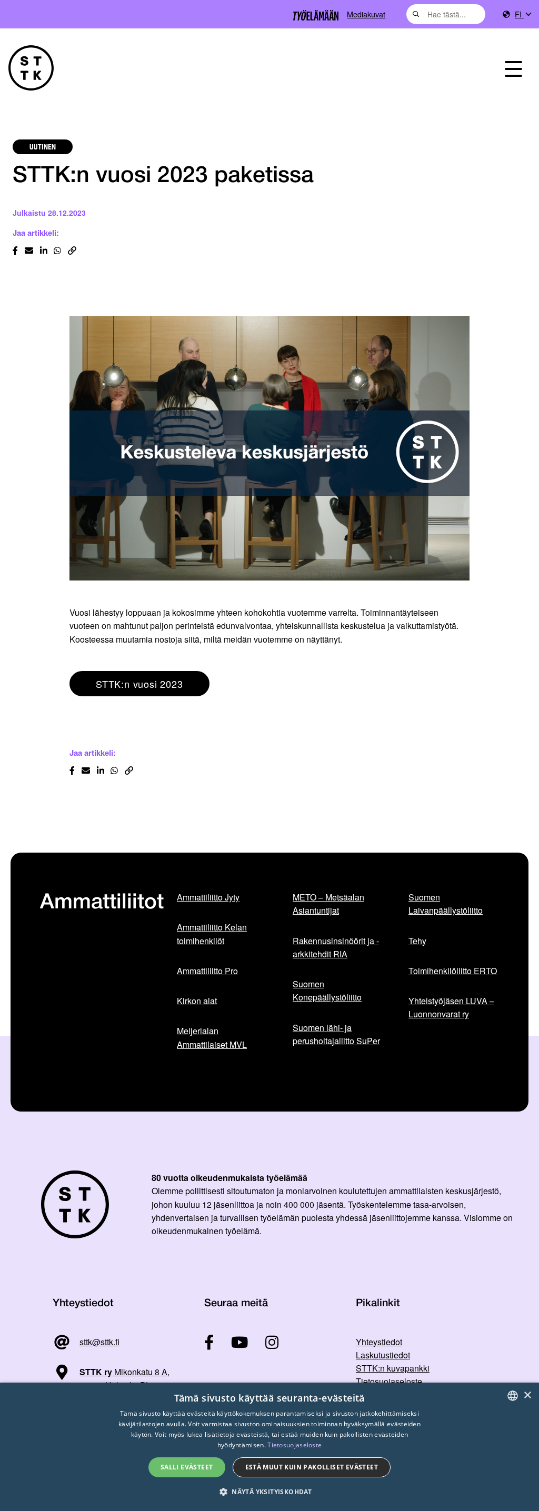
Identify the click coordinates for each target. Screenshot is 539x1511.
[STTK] (31, 68)
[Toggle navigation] (513, 68)
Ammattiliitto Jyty (208, 897)
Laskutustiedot (383, 1355)
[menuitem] (523, 14)
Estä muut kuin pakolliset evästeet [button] (311, 1467)
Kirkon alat (197, 1001)
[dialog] (269, 1447)
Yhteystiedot (379, 1342)
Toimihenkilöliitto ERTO (452, 971)
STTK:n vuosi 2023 (139, 684)
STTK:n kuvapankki (393, 1368)
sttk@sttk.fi (99, 1342)
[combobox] (445, 14)
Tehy (417, 941)
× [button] (527, 1395)
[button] (269, 1491)
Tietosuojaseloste (389, 1381)
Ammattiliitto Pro (207, 971)
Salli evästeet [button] (187, 1467)
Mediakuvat (366, 13)
